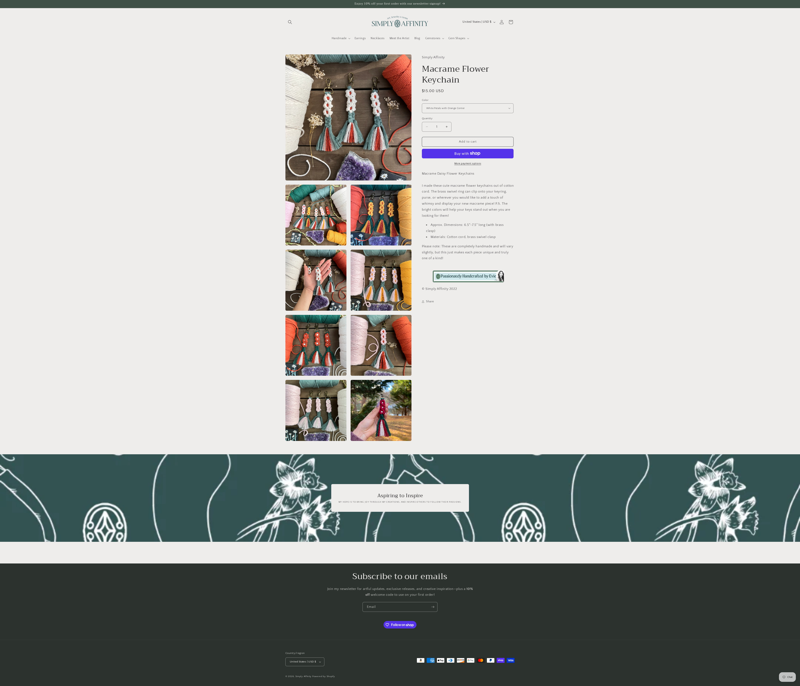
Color (425, 99)
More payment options (467, 163)
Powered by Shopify (323, 676)
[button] (290, 22)
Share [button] (430, 301)
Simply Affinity (303, 676)
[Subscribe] (432, 607)
